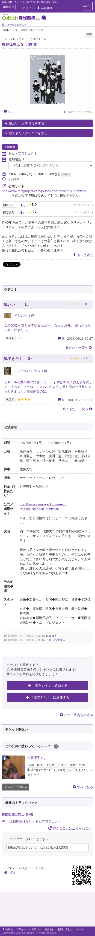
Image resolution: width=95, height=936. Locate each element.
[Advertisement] (47, 910)
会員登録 (46, 8)
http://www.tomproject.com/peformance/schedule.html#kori (44, 191)
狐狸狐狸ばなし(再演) (19, 44)
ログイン (28, 8)
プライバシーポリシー (29, 929)
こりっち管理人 (55, 640)
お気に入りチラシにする (79, 112)
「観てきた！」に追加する (49, 697)
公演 (14, 29)
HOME (5, 29)
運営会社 (50, 929)
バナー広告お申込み (15, 24)
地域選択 (8, 7)
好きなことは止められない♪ (73, 828)
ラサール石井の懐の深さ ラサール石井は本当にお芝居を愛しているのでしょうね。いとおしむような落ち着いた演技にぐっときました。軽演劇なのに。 (48, 386)
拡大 (12, 872)
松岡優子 (51, 636)
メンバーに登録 (14, 787)
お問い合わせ (65, 929)
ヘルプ (79, 929)
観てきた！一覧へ (75, 409)
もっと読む (85, 255)
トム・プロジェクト (22, 153)
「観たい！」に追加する (50, 685)
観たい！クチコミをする (26, 123)
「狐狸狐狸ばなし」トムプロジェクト (33, 821)
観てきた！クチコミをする (28, 133)
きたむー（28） (25, 315)
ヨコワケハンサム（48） (31, 371)
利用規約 (8, 929)
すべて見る (85, 787)
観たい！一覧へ (76, 347)
